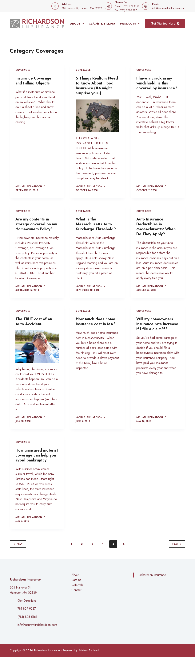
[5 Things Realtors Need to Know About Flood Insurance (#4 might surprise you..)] (97, 115)
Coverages (22, 70)
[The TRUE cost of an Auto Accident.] (37, 346)
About (75, 23)
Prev (20, 544)
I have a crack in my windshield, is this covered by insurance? (156, 83)
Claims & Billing (102, 23)
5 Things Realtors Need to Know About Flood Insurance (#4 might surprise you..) (97, 86)
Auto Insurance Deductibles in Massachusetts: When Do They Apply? (156, 226)
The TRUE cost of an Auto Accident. (33, 321)
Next (175, 544)
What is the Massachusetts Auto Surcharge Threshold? (96, 224)
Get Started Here (163, 23)
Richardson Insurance (152, 575)
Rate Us (76, 580)
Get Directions (27, 600)
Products (128, 23)
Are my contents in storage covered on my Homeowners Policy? (36, 224)
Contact (76, 590)
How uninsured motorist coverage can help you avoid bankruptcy (36, 455)
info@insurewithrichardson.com (168, 8)
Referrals (77, 585)
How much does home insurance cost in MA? (96, 321)
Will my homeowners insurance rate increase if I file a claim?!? (157, 324)
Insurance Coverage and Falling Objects (33, 81)
